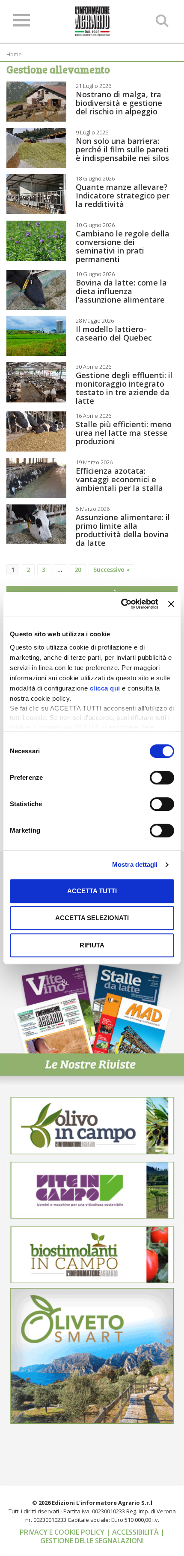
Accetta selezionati (92, 917)
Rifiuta (92, 945)
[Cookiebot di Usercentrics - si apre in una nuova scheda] (121, 603)
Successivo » (111, 569)
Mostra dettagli (135, 864)
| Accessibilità (133, 1532)
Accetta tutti (92, 891)
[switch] (162, 777)
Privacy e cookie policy (63, 1532)
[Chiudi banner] (171, 604)
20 (77, 569)
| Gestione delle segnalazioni (102, 1536)
